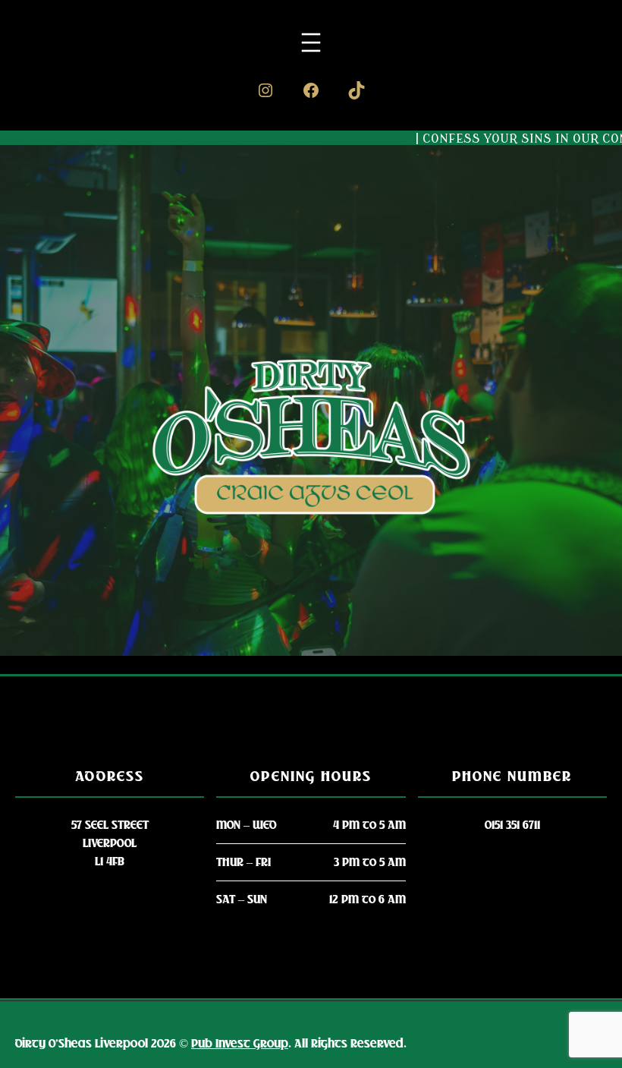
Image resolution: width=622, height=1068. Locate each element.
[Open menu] (311, 42)
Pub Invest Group (239, 1044)
